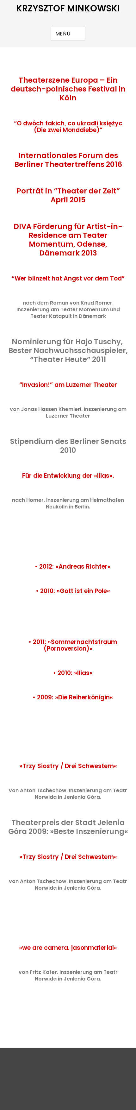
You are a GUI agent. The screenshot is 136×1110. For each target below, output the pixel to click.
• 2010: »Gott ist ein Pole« (73, 591)
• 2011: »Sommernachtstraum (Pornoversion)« (72, 645)
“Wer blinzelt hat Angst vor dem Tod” (68, 278)
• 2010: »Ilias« (73, 673)
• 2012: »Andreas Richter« (72, 566)
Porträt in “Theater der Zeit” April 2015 (68, 195)
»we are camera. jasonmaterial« (68, 947)
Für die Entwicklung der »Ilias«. (68, 475)
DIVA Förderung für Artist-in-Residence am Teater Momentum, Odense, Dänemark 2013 (68, 239)
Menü (63, 33)
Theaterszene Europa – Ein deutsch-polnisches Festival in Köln (68, 89)
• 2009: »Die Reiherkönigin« (73, 697)
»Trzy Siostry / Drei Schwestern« (68, 766)
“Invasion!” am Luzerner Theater (68, 385)
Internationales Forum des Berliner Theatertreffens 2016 (68, 159)
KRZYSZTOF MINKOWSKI (68, 8)
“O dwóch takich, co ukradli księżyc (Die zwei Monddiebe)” (68, 126)
